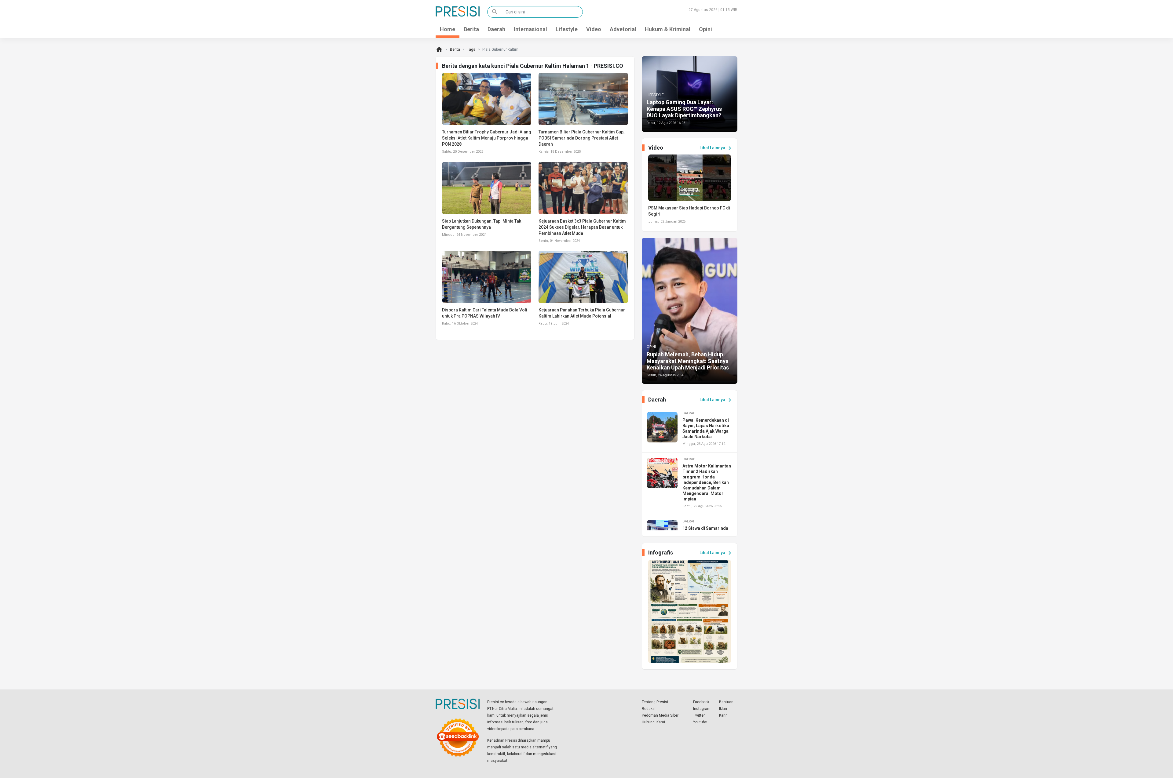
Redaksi (649, 709)
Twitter (699, 715)
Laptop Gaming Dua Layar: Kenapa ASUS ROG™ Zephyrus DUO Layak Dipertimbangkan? (684, 108)
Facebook (701, 702)
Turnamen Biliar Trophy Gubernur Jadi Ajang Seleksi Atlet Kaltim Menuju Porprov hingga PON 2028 (486, 138)
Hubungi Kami (653, 722)
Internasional (530, 29)
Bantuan (726, 702)
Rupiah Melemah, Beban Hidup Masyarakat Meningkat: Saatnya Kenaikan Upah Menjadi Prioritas (688, 361)
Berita (471, 29)
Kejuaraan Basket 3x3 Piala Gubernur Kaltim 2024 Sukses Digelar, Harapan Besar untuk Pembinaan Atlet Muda (582, 227)
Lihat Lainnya (716, 148)
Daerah (496, 29)
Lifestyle (567, 29)
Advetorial (623, 29)
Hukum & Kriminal (667, 29)
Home (447, 29)
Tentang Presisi (655, 702)
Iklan (723, 709)
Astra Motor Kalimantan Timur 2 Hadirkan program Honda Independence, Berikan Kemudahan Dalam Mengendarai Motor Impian (706, 482)
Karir (723, 715)
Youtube (700, 722)
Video (593, 29)
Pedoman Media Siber (660, 715)
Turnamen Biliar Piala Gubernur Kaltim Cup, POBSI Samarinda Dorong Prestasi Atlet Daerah (581, 138)
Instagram (702, 709)
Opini (705, 29)
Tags (471, 49)
